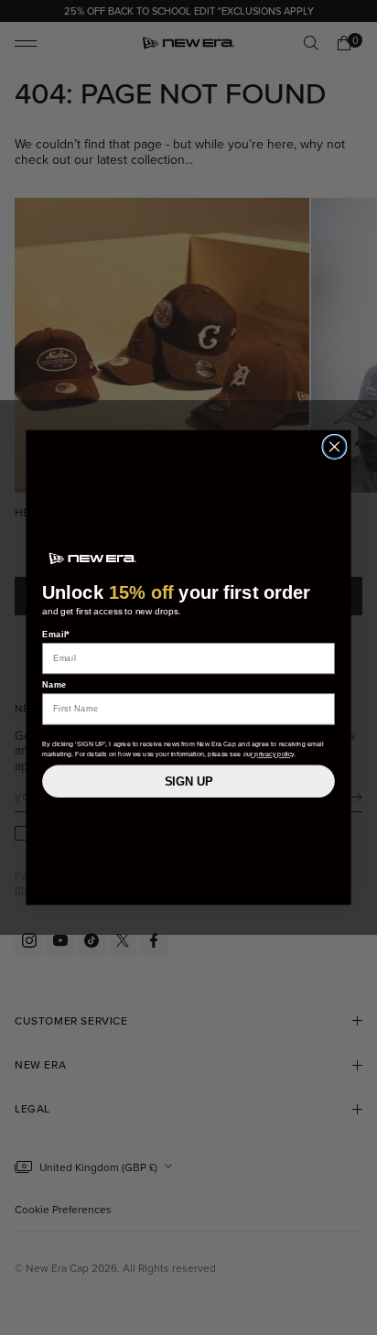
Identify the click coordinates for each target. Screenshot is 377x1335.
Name (54, 684)
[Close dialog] (334, 446)
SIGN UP (189, 781)
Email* (56, 634)
